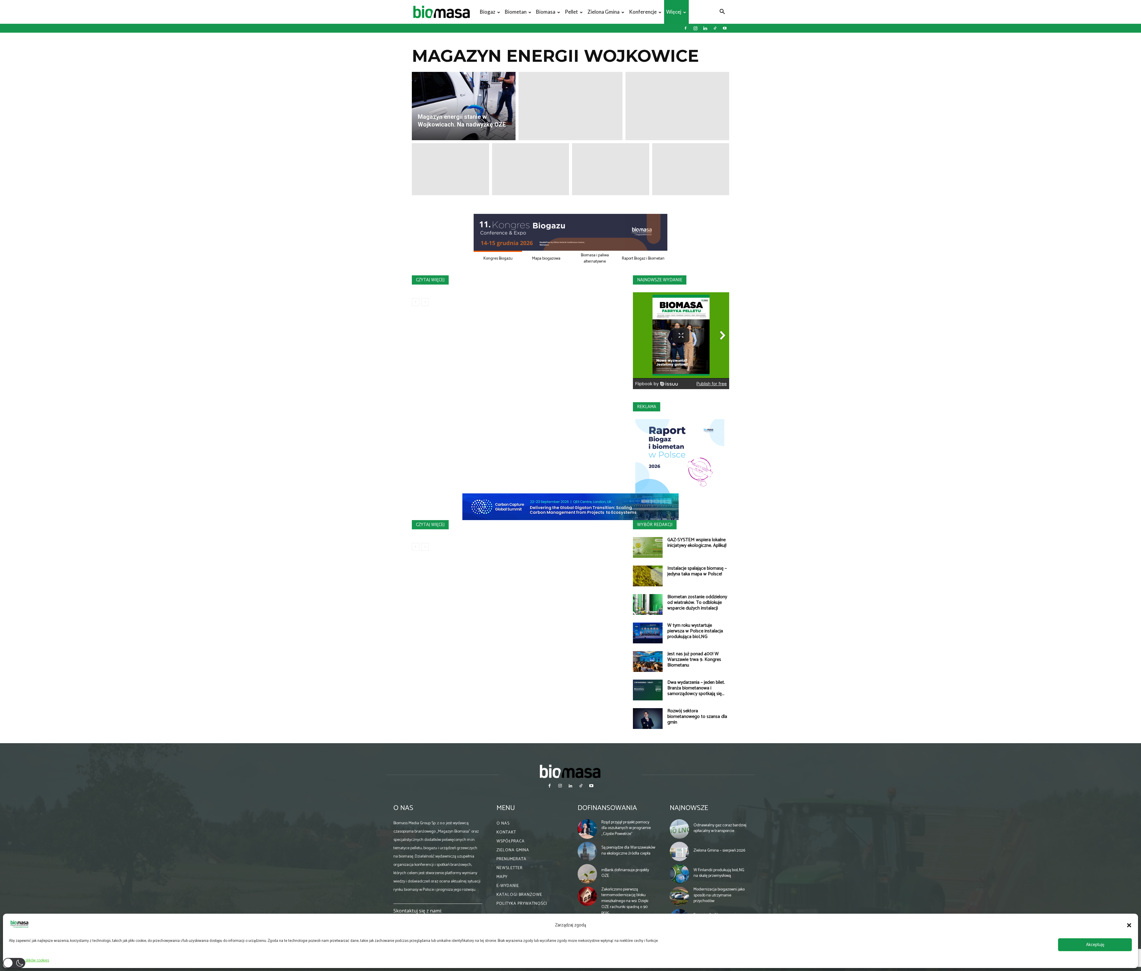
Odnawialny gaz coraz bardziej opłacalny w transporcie (720, 828)
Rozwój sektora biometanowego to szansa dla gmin (697, 716)
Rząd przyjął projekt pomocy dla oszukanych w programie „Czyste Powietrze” (626, 828)
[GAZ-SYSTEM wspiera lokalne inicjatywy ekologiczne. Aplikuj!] (648, 547)
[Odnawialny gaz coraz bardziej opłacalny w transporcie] (679, 829)
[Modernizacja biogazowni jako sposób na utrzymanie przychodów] (679, 896)
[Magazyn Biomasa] (570, 771)
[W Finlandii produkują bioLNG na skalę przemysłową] (679, 874)
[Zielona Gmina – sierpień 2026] (679, 851)
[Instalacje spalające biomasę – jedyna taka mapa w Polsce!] (648, 576)
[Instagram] (695, 28)
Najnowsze (689, 808)
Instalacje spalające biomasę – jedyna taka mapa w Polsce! (697, 571)
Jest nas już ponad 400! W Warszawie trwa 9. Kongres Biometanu (694, 659)
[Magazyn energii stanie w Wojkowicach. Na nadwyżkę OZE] (464, 106)
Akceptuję (1095, 944)
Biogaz (487, 12)
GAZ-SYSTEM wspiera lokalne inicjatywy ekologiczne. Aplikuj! (696, 543)
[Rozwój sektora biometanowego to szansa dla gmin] (648, 718)
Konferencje (643, 12)
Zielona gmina (603, 12)
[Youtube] (724, 28)
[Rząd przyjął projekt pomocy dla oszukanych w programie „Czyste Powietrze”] (587, 829)
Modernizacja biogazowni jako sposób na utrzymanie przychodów (719, 895)
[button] (1129, 925)
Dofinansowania (607, 808)
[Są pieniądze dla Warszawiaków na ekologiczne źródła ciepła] (587, 851)
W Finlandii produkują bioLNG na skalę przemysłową (719, 873)
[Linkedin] (705, 28)
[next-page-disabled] (425, 302)
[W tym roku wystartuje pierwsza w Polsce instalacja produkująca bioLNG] (648, 633)
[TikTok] (714, 28)
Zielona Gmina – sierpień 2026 (719, 850)
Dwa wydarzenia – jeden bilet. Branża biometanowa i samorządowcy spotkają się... (696, 688)
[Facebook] (685, 28)
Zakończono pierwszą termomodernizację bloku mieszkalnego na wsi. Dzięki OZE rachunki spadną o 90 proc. (624, 901)
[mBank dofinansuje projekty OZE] (587, 874)
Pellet (571, 12)
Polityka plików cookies (30, 960)
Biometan (516, 12)
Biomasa (545, 12)
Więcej (673, 12)
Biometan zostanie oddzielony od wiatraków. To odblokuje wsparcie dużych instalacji (697, 602)
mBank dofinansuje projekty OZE (625, 873)
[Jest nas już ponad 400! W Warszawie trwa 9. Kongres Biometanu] (648, 661)
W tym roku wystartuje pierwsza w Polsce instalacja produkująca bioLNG (695, 631)
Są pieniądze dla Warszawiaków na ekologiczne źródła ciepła (628, 850)
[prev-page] (415, 302)
